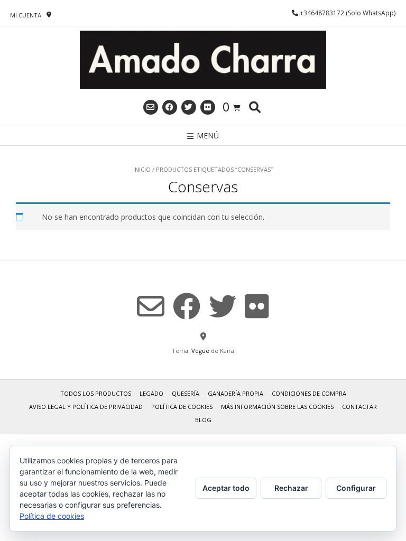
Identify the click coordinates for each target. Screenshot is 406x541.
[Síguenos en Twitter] (188, 107)
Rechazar (291, 487)
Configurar (356, 487)
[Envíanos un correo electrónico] (150, 107)
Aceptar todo (226, 487)
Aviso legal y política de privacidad (86, 407)
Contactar (359, 407)
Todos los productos (95, 393)
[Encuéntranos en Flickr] (207, 107)
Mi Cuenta (25, 15)
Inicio (142, 169)
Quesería (185, 393)
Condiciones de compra (309, 393)
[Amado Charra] (203, 60)
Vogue (200, 351)
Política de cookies (182, 407)
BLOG (203, 420)
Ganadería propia (235, 393)
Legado (151, 393)
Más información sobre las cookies (277, 407)
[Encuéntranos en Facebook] (169, 107)
